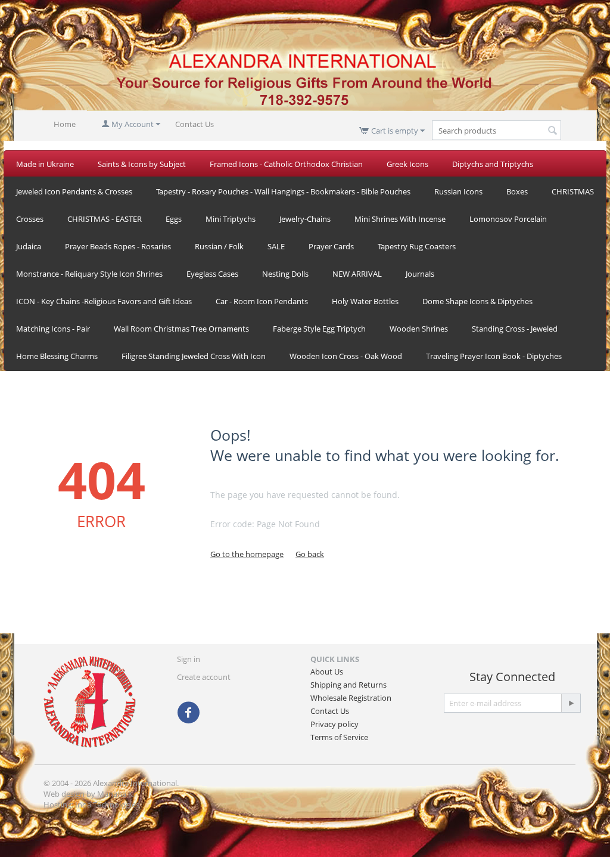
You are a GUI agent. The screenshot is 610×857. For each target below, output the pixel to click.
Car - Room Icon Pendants (262, 301)
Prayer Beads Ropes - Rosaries (118, 246)
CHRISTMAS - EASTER (104, 219)
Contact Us (194, 124)
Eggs (174, 219)
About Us (326, 671)
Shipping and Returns (348, 684)
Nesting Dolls (285, 273)
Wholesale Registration (350, 697)
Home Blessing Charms (57, 356)
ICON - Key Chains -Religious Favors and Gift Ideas (104, 301)
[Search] (552, 131)
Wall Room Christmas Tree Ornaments (181, 328)
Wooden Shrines (419, 328)
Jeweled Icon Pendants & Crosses (74, 191)
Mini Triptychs (231, 219)
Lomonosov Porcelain (508, 219)
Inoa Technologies (107, 804)
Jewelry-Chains (305, 219)
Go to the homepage (247, 554)
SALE (276, 246)
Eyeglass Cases (212, 273)
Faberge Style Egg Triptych (319, 328)
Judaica (28, 246)
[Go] (570, 703)
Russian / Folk (219, 246)
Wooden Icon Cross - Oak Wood (346, 356)
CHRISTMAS (573, 191)
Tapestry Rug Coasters (417, 246)
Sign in (188, 659)
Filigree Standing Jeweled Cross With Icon (194, 356)
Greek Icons (407, 164)
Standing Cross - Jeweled (515, 328)
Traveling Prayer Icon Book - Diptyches (494, 356)
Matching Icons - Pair (53, 328)
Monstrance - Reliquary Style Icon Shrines (89, 273)
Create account (204, 677)
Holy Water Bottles (365, 301)
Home (65, 124)
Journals (420, 273)
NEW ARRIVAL (357, 273)
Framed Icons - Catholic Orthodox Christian (286, 164)
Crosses (29, 219)
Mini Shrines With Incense (400, 219)
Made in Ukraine (45, 164)
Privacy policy (334, 724)
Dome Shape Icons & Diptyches (477, 301)
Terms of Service (339, 737)
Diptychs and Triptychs (492, 164)
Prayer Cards (331, 246)
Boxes (517, 191)
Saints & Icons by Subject (142, 164)
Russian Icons (458, 191)
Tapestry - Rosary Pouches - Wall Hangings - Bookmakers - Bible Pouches (283, 191)
